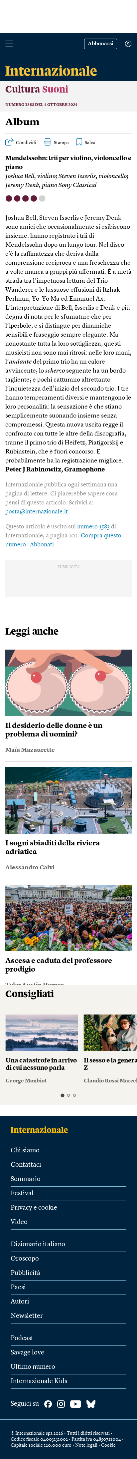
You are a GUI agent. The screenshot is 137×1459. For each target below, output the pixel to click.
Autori (20, 1302)
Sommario (26, 1179)
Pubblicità (25, 1273)
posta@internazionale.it (36, 512)
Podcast (22, 1338)
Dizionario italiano (38, 1244)
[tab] (62, 1095)
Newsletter (27, 1316)
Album (22, 123)
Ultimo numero (33, 1367)
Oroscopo (25, 1259)
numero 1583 (93, 527)
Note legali (86, 1445)
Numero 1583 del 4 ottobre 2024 (41, 105)
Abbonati (42, 545)
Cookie (108, 1445)
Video (19, 1222)
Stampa (61, 143)
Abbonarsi (100, 44)
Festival (22, 1193)
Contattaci (26, 1165)
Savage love (27, 1352)
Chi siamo (25, 1150)
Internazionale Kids (39, 1381)
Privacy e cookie (34, 1208)
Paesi (18, 1287)
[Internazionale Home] (41, 1129)
